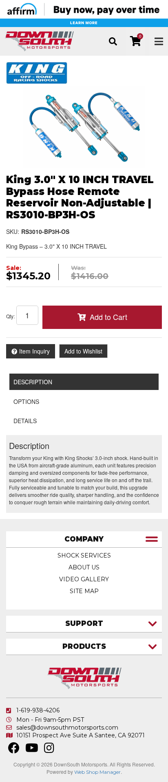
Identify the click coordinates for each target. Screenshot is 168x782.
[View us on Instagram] (49, 750)
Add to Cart (108, 316)
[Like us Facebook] (14, 750)
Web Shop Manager (97, 772)
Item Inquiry (34, 351)
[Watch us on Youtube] (31, 750)
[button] (113, 41)
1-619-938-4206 (38, 710)
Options (26, 401)
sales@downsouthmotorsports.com (67, 727)
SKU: (12, 231)
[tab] (84, 539)
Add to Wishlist (83, 351)
